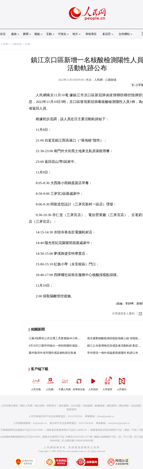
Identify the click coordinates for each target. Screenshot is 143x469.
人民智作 (122, 389)
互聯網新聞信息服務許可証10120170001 (22, 430)
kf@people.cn (40, 423)
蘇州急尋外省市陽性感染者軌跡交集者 (52, 352)
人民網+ (50, 389)
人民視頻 (93, 389)
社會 (27, 44)
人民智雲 (107, 389)
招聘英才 (52, 405)
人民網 (4, 44)
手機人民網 (64, 389)
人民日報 (36, 389)
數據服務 (100, 405)
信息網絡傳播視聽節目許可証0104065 (20, 436)
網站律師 (124, 405)
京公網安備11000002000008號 (77, 440)
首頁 (3, 33)
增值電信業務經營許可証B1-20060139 (67, 430)
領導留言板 (79, 389)
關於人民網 (26, 405)
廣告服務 (64, 405)
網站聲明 (112, 405)
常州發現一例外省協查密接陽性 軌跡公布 (112, 352)
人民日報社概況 (9, 405)
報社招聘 (39, 405)
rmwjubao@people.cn (119, 423)
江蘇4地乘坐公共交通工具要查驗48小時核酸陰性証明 (61, 338)
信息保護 (136, 405)
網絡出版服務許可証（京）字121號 (113, 436)
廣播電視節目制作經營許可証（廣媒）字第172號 (116, 430)
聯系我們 (71, 409)
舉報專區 (91, 33)
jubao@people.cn (105, 416)
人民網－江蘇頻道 (105, 79)
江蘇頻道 (16, 44)
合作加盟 (76, 405)
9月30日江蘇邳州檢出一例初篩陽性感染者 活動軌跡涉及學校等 (67, 345)
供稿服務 (88, 405)
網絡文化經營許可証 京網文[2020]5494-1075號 (67, 436)
